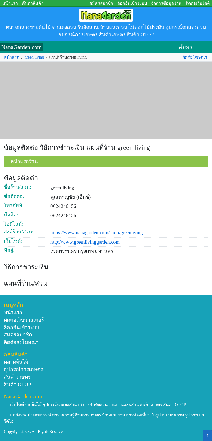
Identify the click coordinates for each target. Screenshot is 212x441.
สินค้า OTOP (17, 384)
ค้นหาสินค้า (32, 3)
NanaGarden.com (21, 47)
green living (34, 57)
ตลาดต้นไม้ (16, 362)
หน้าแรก (10, 3)
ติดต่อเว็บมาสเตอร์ (24, 320)
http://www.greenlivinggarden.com (85, 242)
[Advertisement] (106, 100)
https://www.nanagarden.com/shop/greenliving (96, 232)
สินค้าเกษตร (17, 377)
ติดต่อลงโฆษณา (21, 342)
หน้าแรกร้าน (24, 161)
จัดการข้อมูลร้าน (166, 3)
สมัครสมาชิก (101, 3)
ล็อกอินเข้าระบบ (132, 3)
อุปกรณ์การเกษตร (23, 369)
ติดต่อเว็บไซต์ (198, 3)
